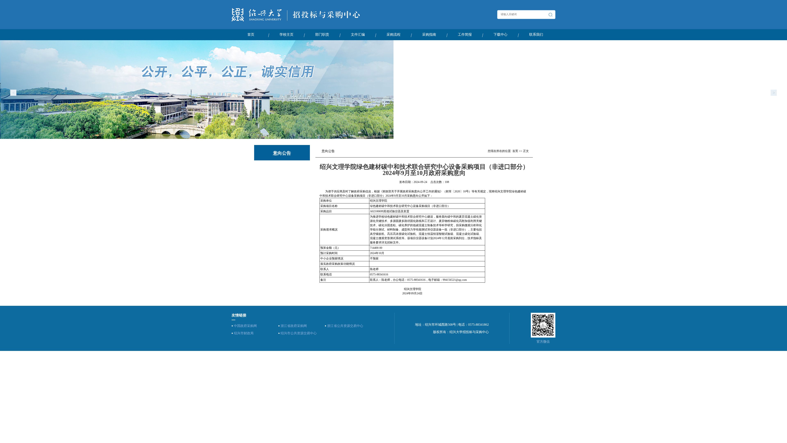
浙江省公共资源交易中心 (345, 326)
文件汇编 (358, 35)
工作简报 (465, 35)
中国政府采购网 (245, 326)
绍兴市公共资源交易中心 (299, 333)
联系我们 (536, 35)
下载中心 (500, 35)
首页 (250, 35)
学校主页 (286, 35)
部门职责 (322, 35)
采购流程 (393, 35)
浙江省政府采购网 (294, 326)
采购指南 (429, 35)
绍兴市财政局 (244, 333)
